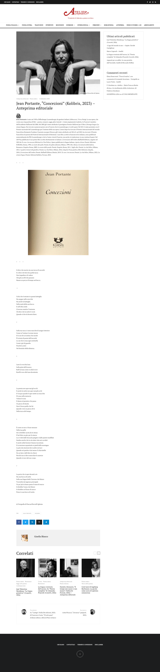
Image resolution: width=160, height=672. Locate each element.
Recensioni (60, 25)
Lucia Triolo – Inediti (114, 82)
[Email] (39, 522)
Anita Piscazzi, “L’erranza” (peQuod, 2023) (74, 612)
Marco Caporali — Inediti (115, 51)
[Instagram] (152, 2)
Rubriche (69, 25)
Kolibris (37, 513)
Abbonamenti (149, 25)
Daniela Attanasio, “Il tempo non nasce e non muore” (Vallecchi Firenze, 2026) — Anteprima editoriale (68, 591)
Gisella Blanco (41, 536)
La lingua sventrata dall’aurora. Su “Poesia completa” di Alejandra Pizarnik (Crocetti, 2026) (47, 590)
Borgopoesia (109, 25)
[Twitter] (150, 2)
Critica (40, 581)
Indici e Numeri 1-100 (134, 25)
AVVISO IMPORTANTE (129, 94)
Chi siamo (7, 2)
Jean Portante (27, 513)
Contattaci (15, 2)
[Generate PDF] (18, 116)
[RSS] (155, 2)
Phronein (96, 25)
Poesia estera (27, 25)
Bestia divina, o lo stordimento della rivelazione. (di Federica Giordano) (122, 88)
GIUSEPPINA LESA (113, 94)
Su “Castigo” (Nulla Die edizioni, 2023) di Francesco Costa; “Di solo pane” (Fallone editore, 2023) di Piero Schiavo (43, 614)
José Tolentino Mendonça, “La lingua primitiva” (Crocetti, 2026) (24, 592)
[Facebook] (147, 2)
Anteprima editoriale (22, 99)
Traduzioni (39, 25)
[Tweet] (25, 522)
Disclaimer (39, 2)
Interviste (49, 25)
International (82, 25)
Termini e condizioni (28, 2)
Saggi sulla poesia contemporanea (21, 585)
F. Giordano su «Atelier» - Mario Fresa (119, 85)
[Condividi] (19, 522)
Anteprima (120, 25)
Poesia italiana (12, 25)
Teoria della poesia (87, 583)
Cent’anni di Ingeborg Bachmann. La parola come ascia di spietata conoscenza (90, 590)
